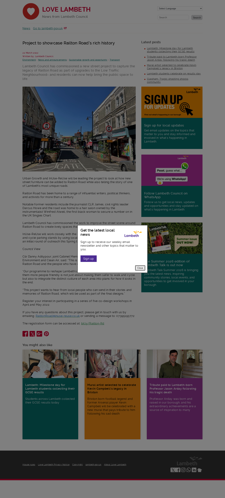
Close (140, 268)
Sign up (88, 258)
